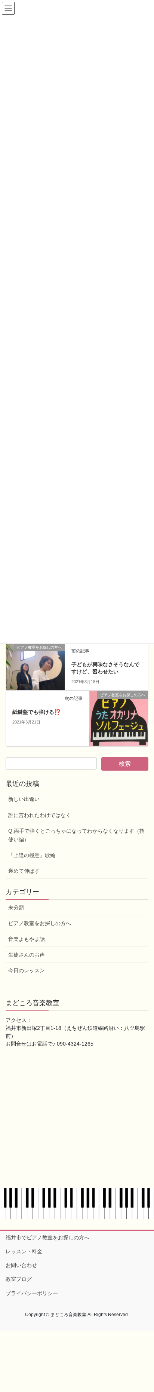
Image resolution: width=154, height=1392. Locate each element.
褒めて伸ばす (24, 871)
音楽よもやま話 (26, 939)
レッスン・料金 (24, 1251)
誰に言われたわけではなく (39, 815)
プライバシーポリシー (32, 1293)
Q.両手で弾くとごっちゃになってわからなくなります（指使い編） (76, 835)
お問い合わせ (21, 1265)
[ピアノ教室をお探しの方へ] (35, 657)
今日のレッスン (26, 970)
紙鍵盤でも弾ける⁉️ (36, 712)
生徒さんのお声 (26, 955)
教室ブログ (19, 1279)
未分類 (16, 908)
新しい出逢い (24, 799)
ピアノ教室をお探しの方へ (39, 923)
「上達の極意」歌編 (31, 855)
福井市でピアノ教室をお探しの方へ (47, 1237)
